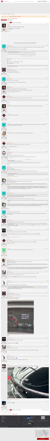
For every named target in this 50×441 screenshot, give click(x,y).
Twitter (19, 420)
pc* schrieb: (9, 167)
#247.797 (48, 345)
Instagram (19, 422)
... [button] (15, 22)
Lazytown (6, 277)
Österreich (5, 408)
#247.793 (48, 270)
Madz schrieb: (9, 58)
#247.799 (48, 364)
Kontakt (3, 419)
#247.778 (48, 113)
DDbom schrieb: (10, 143)
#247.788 (48, 219)
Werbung (3, 421)
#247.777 (48, 104)
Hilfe (45, 426)
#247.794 (48, 280)
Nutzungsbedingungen (37, 426)
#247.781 (48, 141)
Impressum (3, 416)
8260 (10, 22)
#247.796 (48, 337)
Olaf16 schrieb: (9, 346)
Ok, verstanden (43, 438)
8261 (12, 22)
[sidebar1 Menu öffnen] (48, 1)
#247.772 (48, 44)
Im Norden (5, 138)
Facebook (19, 417)
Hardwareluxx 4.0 (3, 426)
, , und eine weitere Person (13, 399)
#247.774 (48, 77)
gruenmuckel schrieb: (10, 180)
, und (13, 176)
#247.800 (48, 401)
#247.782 (48, 151)
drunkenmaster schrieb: (10, 293)
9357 (17, 22)
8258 (7, 22)
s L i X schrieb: (9, 240)
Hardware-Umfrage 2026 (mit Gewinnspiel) (15, 16)
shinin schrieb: (9, 46)
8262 (14, 22)
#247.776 (48, 95)
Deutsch (7, 426)
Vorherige (3, 22)
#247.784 (48, 178)
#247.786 (48, 202)
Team (2, 420)
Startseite (47, 426)
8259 (9, 22)
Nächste (19, 22)
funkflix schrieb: (10, 69)
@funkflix (8, 25)
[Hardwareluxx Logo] (5, 1)
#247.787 (48, 210)
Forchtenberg (5, 51)
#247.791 (48, 248)
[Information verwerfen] (48, 16)
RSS (18, 424)
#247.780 (48, 131)
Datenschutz (3, 417)
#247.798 (48, 355)
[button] (15, 1)
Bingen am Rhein (5, 235)
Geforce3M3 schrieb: (10, 193)
